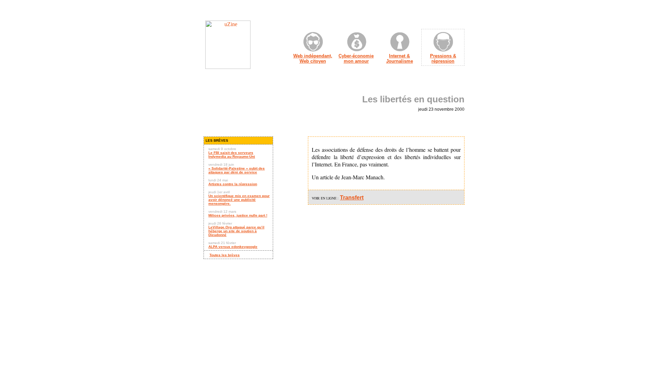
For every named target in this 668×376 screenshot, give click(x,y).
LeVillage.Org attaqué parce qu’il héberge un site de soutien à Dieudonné (236, 231)
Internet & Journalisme (399, 58)
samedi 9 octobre (231, 152)
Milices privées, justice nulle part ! (237, 215)
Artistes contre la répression (232, 184)
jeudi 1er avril (239, 197)
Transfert (352, 198)
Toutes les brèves (224, 255)
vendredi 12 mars (237, 213)
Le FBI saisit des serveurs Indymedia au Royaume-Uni (231, 154)
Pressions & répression (443, 58)
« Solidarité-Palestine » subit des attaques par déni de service (236, 170)
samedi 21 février (232, 245)
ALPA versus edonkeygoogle (232, 247)
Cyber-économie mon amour (356, 58)
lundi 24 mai (232, 182)
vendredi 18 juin (236, 168)
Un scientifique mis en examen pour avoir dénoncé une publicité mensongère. (239, 199)
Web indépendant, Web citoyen (312, 58)
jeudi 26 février (236, 229)
